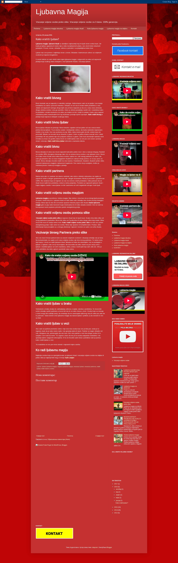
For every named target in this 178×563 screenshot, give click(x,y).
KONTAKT (117, 248)
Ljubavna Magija (62, 12)
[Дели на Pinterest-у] (69, 363)
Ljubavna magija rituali (75, 28)
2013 (116, 513)
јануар (118, 500)
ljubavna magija (51, 366)
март (118, 497)
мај (117, 492)
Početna (37, 28)
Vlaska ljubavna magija (131, 435)
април (118, 495)
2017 (116, 484)
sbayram (95, 547)
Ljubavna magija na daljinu (117, 28)
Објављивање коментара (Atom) (58, 439)
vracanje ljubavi (79, 366)
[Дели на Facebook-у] (66, 363)
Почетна (70, 436)
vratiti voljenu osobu (47, 368)
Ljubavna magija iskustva (53, 28)
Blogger (109, 547)
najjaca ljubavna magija (65, 366)
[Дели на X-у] (64, 363)
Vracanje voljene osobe (121, 360)
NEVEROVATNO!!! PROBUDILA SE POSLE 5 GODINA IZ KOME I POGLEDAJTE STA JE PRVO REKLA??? (132, 420)
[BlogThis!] (62, 363)
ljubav (44, 366)
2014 (116, 510)
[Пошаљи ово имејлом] (59, 363)
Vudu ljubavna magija (95, 28)
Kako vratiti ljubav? (122, 503)
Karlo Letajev (69, 358)
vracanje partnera (90, 366)
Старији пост (99, 436)
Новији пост (40, 436)
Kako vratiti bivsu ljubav (56, 141)
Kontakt (134, 28)
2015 (116, 507)
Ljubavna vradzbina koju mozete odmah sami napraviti (132, 371)
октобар (119, 489)
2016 (116, 487)
